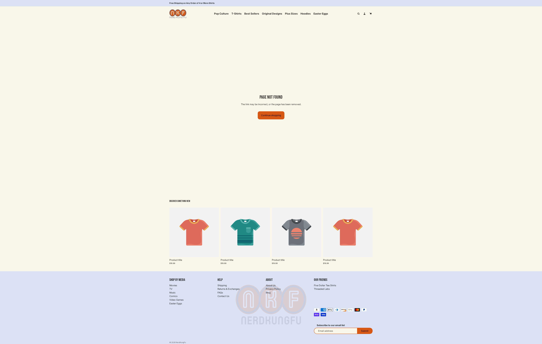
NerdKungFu (181, 342)
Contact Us (223, 296)
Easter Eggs (175, 303)
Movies (173, 285)
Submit (364, 330)
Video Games (176, 299)
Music (172, 292)
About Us (271, 285)
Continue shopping (271, 115)
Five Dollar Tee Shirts (325, 285)
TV (170, 288)
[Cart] (371, 14)
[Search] (358, 14)
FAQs (220, 292)
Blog (268, 292)
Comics (173, 296)
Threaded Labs (322, 288)
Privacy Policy (273, 288)
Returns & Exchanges (229, 288)
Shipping (222, 285)
